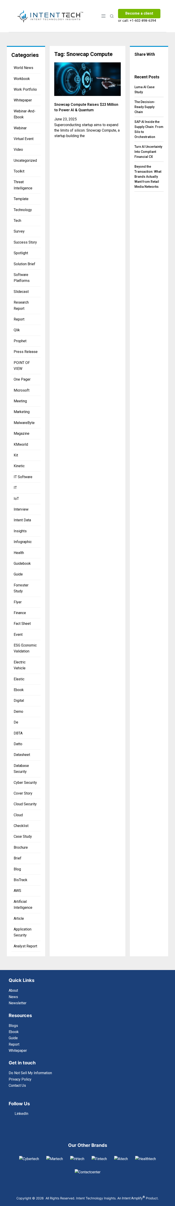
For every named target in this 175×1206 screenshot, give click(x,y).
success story (25, 242)
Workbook (22, 79)
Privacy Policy (20, 1079)
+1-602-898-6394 (143, 21)
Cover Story (23, 793)
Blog (17, 869)
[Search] (111, 16)
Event (18, 634)
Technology (23, 210)
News (13, 997)
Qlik (17, 330)
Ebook (19, 690)
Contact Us (17, 1085)
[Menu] (103, 16)
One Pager (22, 379)
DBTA (18, 733)
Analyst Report (25, 946)
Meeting (20, 401)
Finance (20, 613)
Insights (20, 531)
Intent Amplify (133, 1198)
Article (19, 918)
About (13, 990)
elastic (19, 679)
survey (19, 231)
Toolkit (19, 171)
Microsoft (21, 390)
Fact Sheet (22, 623)
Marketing (22, 412)
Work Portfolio (25, 89)
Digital (19, 700)
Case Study (23, 836)
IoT (16, 498)
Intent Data (22, 520)
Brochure (21, 847)
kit (16, 455)
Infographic (23, 542)
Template (21, 199)
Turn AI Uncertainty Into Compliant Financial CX (148, 152)
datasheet (22, 755)
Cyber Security (25, 782)
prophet (20, 341)
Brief (17, 858)
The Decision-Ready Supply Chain (144, 107)
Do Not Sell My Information (30, 1073)
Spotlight (21, 253)
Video (18, 149)
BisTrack (20, 880)
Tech (17, 220)
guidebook (22, 563)
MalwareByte (24, 423)
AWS (17, 890)
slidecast (21, 291)
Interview (21, 509)
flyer (18, 602)
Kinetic (19, 466)
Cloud (18, 815)
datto (18, 744)
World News (23, 68)
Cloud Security (25, 804)
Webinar (20, 128)
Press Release (26, 352)
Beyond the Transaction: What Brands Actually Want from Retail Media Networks (147, 176)
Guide (18, 574)
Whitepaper (23, 100)
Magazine (21, 433)
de (16, 722)
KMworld (21, 444)
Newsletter (17, 1003)
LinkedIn (21, 1113)
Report (19, 319)
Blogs (13, 1025)
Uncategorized (25, 160)
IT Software (23, 477)
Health (19, 553)
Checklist (21, 826)
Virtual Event (23, 139)
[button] (138, 63)
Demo (18, 711)
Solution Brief (24, 264)
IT (15, 487)
